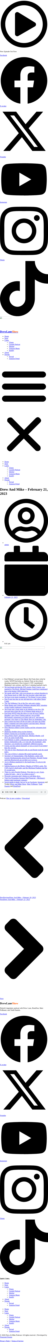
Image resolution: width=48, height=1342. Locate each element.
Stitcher (11, 346)
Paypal (11, 357)
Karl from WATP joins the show (15, 713)
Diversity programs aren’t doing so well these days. (22, 776)
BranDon (16, 786)
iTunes (11, 342)
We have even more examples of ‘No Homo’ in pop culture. (25, 697)
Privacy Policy (5, 1341)
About (6, 352)
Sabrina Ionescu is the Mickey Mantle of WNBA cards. (23, 766)
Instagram (41, 782)
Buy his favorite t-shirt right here (34, 695)
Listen (6, 340)
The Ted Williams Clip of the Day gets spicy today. (22, 703)
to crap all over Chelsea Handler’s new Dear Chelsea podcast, (24, 714)
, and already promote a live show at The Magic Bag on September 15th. (25, 718)
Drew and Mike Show (18, 784)
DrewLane (9, 331)
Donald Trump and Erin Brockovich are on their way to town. (25, 759)
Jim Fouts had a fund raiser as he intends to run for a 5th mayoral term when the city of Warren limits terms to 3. (24, 710)
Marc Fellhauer (32, 784)
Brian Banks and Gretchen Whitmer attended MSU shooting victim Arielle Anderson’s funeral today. (25, 706)
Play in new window (13, 798)
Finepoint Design (6, 1337)
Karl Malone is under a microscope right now (20, 740)
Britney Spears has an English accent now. (19, 734)
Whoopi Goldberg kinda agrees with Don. (24, 724)
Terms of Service (17, 1341)
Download (26, 798)
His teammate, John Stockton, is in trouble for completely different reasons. (25, 743)
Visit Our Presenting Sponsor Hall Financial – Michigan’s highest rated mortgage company (24, 779)
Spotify (11, 350)
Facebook (33, 782)
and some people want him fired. (27, 723)
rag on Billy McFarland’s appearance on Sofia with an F (22, 716)
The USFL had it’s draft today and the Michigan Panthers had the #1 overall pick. (25, 768)
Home (6, 336)
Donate (7, 354)
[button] (24, 410)
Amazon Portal (14, 359)
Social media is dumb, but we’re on (17, 782)
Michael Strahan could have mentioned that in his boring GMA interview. (25, 690)
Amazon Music (14, 348)
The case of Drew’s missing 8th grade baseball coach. (23, 754)
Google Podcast (14, 344)
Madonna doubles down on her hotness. (18, 732)
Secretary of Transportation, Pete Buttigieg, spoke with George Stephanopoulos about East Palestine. (23, 757)
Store (6, 338)
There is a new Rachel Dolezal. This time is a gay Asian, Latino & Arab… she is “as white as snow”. (24, 773)
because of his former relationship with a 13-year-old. (25, 741)
